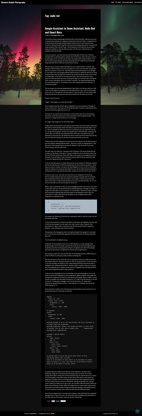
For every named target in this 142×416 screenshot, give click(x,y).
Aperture (43, 413)
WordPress (33, 413)
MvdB (52, 413)
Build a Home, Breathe (127, 2)
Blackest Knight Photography (13, 2)
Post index (118, 2)
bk (63, 35)
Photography (138, 2)
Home (112, 2)
